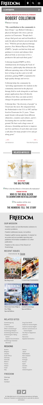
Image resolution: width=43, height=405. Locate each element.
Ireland (6, 365)
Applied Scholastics (28, 339)
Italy (5, 369)
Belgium (6, 351)
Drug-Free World (27, 322)
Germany (6, 357)
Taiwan (24, 367)
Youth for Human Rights (29, 326)
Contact (7, 382)
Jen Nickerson (9, 142)
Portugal (24, 359)
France (6, 364)
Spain (24, 364)
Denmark (6, 359)
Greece (24, 349)
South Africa (8, 355)
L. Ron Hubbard (9, 326)
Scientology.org (9, 322)
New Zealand (26, 355)
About (6, 380)
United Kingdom (27, 369)
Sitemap (7, 377)
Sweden (24, 365)
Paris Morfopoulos (32, 142)
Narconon (25, 337)
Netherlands (26, 353)
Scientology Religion (10, 330)
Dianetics (7, 324)
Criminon (25, 334)
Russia (24, 361)
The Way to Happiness (29, 332)
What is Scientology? (10, 328)
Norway (24, 357)
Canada (6, 353)
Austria (6, 349)
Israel (5, 367)
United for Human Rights (29, 324)
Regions (8, 346)
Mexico (6, 361)
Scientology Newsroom (11, 332)
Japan (24, 351)
